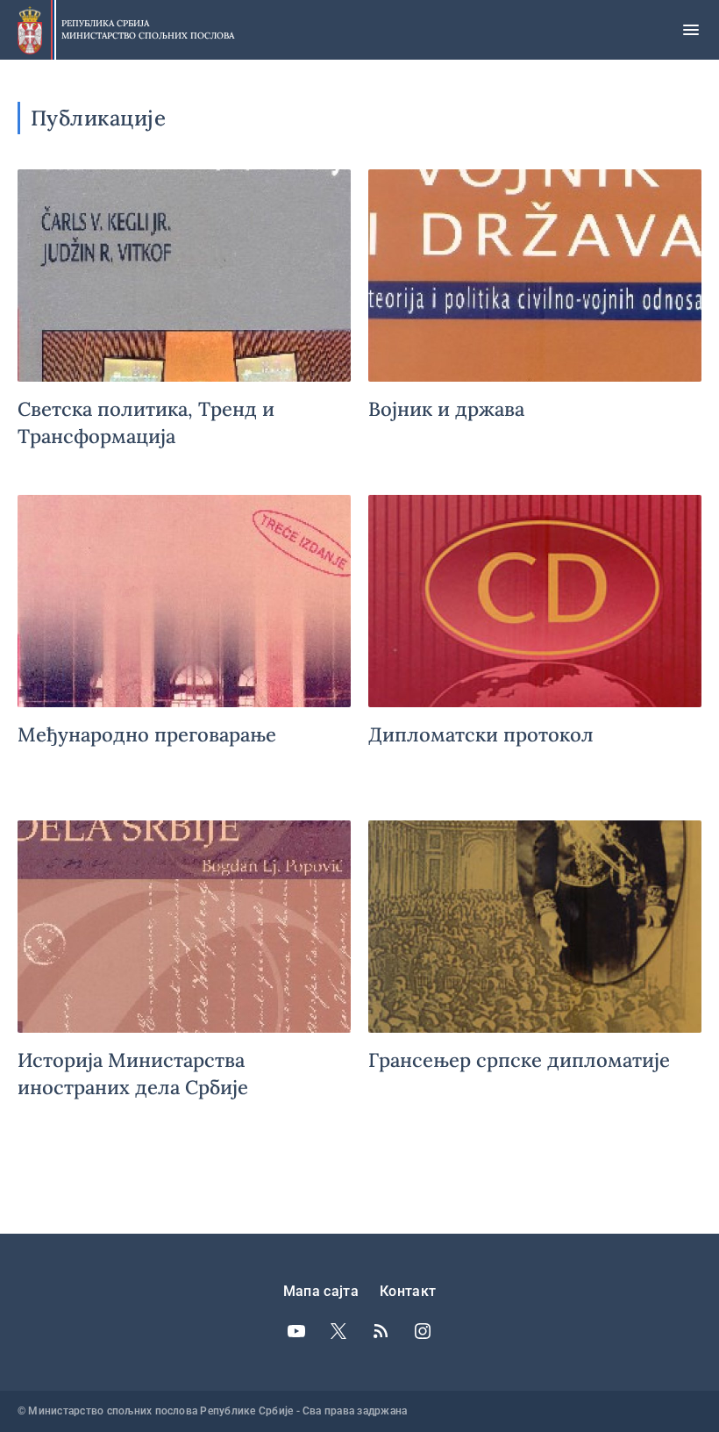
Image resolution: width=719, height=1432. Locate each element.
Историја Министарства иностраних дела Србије (184, 974)
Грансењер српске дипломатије (534, 974)
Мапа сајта (321, 1291)
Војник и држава (534, 323)
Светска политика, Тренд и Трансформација (184, 323)
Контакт (408, 1291)
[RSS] (380, 1331)
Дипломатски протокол (534, 649)
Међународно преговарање (184, 649)
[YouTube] (296, 1331)
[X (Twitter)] (338, 1331)
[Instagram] (422, 1331)
